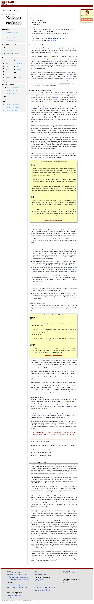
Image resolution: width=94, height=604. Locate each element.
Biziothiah (54, 375)
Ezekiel (46, 366)
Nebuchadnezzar (60, 38)
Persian (66, 406)
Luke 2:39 (56, 52)
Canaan (50, 449)
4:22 (50, 546)
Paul (37, 119)
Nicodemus (33, 415)
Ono (67, 375)
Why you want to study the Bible (42, 590)
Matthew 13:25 (63, 468)
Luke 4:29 (67, 74)
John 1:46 (43, 97)
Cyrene (73, 415)
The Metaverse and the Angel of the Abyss (17, 587)
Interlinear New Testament (41, 574)
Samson (58, 279)
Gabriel (32, 50)
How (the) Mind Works (13, 597)
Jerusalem (49, 403)
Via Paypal (65, 582)
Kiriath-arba (48, 375)
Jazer (59, 375)
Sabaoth (34, 271)
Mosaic (53, 524)
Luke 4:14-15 (72, 540)
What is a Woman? (11, 589)
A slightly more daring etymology (37, 303)
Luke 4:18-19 (55, 473)
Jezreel (48, 40)
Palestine (53, 423)
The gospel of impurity (40, 585)
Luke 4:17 (44, 108)
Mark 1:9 (66, 72)
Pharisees (35, 412)
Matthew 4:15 (57, 97)
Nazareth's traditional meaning (36, 226)
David (73, 255)
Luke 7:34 (49, 290)
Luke (38, 106)
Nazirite (54, 38)
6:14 (55, 76)
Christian (40, 61)
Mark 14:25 (43, 290)
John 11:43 (72, 286)
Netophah (63, 375)
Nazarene (49, 38)
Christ (40, 458)
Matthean (70, 233)
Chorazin (42, 126)
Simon (48, 415)
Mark (38, 421)
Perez (74, 269)
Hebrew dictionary (39, 579)
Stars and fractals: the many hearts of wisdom (17, 577)
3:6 (51, 76)
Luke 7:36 (57, 415)
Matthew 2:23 (50, 52)
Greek (66, 152)
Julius (52, 61)
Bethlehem (33, 95)
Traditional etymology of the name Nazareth (40, 90)
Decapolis (50, 63)
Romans (63, 112)
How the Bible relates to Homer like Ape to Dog (18, 579)
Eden (53, 445)
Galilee (53, 47)
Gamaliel (39, 415)
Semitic (54, 371)
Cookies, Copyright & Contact (70, 572)
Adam (39, 445)
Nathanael (38, 97)
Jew (55, 382)
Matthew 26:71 (63, 78)
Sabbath (35, 473)
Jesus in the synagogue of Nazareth (37, 462)
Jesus (60, 47)
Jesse (67, 240)
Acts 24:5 (65, 80)
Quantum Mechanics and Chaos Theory (16, 572)
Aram (53, 491)
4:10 (53, 76)
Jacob (34, 452)
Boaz (74, 271)
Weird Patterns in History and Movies (16, 593)
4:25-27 (56, 547)
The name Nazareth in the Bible (37, 44)
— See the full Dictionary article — (53, 220)
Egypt (44, 52)
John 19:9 (33, 80)
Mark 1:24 (69, 78)
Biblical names (38, 572)
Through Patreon (67, 580)
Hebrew (40, 153)
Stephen (54, 134)
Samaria (73, 375)
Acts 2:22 (48, 76)
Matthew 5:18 (52, 560)
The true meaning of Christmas (36, 397)
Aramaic (46, 153)
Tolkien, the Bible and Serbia (14, 595)
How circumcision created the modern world (17, 585)
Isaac (64, 269)
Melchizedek (69, 269)
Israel (74, 373)
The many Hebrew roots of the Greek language (46, 587)
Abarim (36, 305)
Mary (60, 48)
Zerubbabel (53, 40)
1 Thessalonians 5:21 (58, 557)
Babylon (70, 406)
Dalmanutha (35, 117)
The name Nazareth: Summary (36, 15)
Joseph (55, 48)
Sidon (48, 491)
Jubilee (68, 472)
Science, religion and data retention (15, 584)
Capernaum (68, 103)
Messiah (61, 94)
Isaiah (39, 108)
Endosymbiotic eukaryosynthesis (42, 589)
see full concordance (51, 85)
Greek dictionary (39, 580)
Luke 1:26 (66, 50)
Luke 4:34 (75, 78)
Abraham (35, 449)
